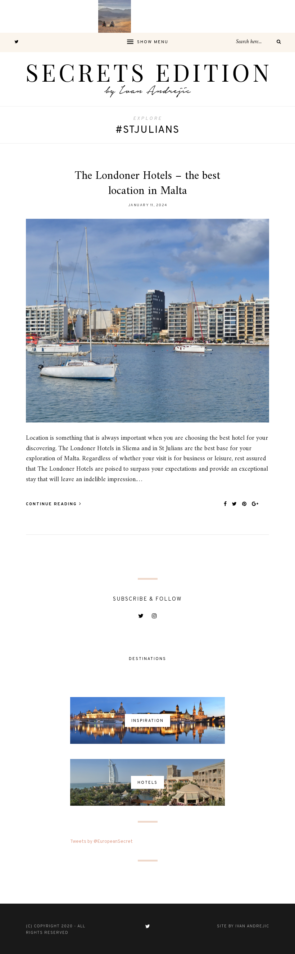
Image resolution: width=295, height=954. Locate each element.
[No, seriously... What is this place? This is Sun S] (213, 16)
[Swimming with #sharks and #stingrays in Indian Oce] (180, 16)
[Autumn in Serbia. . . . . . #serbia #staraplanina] (147, 16)
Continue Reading (52, 504)
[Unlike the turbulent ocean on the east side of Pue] (16, 16)
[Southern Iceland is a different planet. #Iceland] (49, 16)
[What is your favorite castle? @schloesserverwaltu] (278, 16)
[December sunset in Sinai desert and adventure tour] (114, 16)
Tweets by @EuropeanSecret (101, 842)
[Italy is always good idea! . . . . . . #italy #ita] (246, 16)
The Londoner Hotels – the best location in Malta (147, 183)
